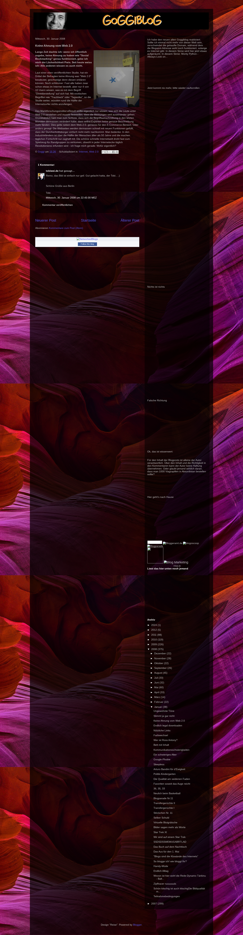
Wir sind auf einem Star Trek (170, 837)
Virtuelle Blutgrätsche (165, 822)
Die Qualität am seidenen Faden (172, 779)
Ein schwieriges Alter (165, 754)
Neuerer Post (45, 220)
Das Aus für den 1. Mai (166, 851)
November (160, 658)
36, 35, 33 (159, 788)
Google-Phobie (162, 759)
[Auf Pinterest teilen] (117, 152)
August (158, 672)
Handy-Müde (161, 866)
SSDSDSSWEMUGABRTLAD (170, 841)
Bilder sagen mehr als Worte (170, 827)
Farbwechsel (161, 735)
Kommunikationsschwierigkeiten (171, 749)
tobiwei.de (52, 170)
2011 (154, 634)
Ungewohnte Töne (164, 711)
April (157, 692)
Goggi (41, 151)
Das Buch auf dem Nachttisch (170, 846)
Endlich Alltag (161, 870)
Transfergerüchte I (164, 807)
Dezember (160, 653)
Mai (156, 687)
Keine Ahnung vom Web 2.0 (169, 720)
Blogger (137, 924)
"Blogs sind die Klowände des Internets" (176, 856)
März (157, 697)
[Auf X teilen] (110, 152)
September (160, 668)
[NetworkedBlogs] (87, 239)
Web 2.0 (94, 151)
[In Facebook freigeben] (113, 152)
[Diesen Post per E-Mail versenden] (103, 152)
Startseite (88, 220)
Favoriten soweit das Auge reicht (172, 783)
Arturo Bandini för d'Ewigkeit (169, 769)
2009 (154, 644)
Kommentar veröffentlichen (57, 204)
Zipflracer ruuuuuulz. (165, 883)
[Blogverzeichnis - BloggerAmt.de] (172, 543)
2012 (154, 629)
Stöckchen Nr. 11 (163, 812)
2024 (154, 625)
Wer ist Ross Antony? (166, 740)
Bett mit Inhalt (161, 744)
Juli (156, 677)
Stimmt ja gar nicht (164, 715)
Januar (158, 706)
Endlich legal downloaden (168, 725)
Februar (159, 701)
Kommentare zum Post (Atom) (66, 228)
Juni (157, 682)
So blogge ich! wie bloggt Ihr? (170, 861)
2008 (154, 649)
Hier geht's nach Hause (160, 497)
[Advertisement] (100, 286)
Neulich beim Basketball (167, 793)
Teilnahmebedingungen (167, 896)
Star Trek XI (160, 832)
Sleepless (159, 764)
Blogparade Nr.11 (163, 798)
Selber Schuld (161, 817)
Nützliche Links (162, 730)
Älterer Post (130, 220)
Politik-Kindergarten (165, 774)
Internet (83, 151)
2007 (154, 903)
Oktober (159, 663)
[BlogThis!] (107, 152)
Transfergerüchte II (164, 803)
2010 (154, 639)
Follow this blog (87, 244)
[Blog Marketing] (176, 562)
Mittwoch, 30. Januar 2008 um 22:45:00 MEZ (71, 197)
